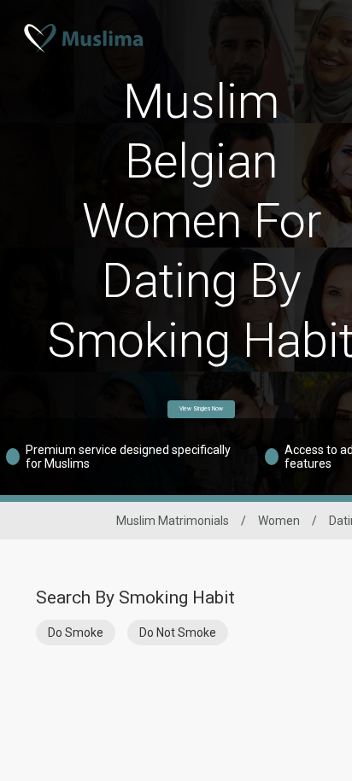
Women (279, 520)
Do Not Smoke (177, 632)
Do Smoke (75, 632)
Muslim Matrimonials (172, 520)
